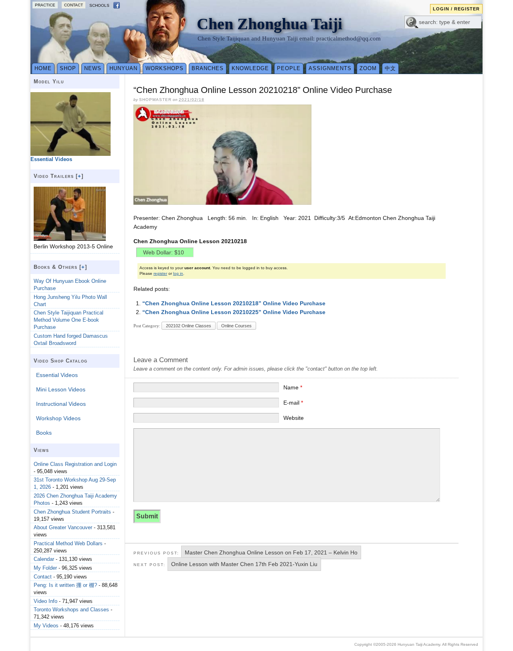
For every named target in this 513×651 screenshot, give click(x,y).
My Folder (45, 568)
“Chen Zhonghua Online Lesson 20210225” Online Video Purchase (233, 312)
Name (292, 387)
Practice (45, 5)
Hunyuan (123, 68)
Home (43, 68)
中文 (390, 68)
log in (178, 273)
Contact (73, 5)
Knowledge (250, 68)
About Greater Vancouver (63, 527)
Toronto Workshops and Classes (71, 610)
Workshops (164, 68)
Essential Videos (57, 375)
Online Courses (236, 325)
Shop (68, 68)
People (289, 68)
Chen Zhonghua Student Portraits (72, 512)
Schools (99, 5)
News (92, 68)
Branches (208, 68)
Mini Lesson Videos (60, 389)
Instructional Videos (61, 404)
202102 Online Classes (188, 325)
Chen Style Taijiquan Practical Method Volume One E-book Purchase (68, 320)
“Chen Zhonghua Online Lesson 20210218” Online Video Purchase (233, 303)
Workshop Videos (58, 418)
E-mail (293, 402)
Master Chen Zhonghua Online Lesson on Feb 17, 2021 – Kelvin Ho (271, 552)
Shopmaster (155, 99)
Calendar (44, 559)
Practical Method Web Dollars (68, 543)
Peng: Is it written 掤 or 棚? (65, 585)
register (160, 273)
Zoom (368, 68)
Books (44, 432)
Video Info (45, 601)
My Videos (46, 626)
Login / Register (456, 8)
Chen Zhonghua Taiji (269, 24)
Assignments (330, 68)
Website (293, 418)
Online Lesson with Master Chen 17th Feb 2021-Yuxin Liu (244, 564)
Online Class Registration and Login (75, 464)
